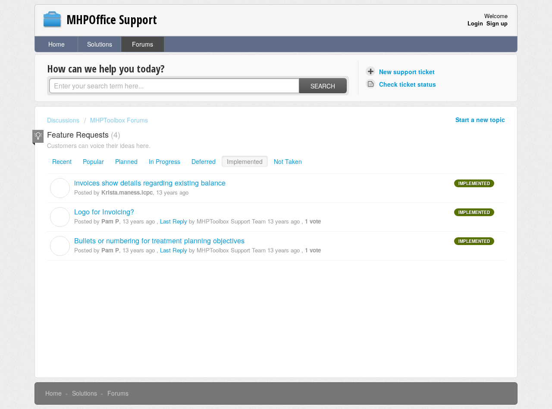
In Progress (164, 161)
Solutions (99, 44)
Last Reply (173, 221)
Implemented (245, 161)
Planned (126, 161)
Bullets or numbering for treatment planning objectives (159, 240)
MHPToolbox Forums (119, 120)
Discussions (63, 120)
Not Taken (288, 161)
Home (56, 44)
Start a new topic (480, 119)
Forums (142, 44)
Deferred (203, 161)
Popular (93, 161)
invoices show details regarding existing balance (150, 182)
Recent (62, 161)
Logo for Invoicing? (104, 211)
